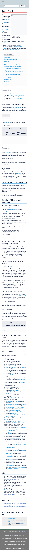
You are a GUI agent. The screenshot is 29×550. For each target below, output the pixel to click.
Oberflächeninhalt (14, 458)
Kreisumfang (8, 365)
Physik (20, 398)
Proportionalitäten (8, 358)
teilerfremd (11, 298)
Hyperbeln (9, 154)
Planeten (17, 450)
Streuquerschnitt (9, 432)
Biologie (24, 455)
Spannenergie (9, 405)
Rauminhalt (23, 458)
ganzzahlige (5, 29)
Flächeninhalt (9, 401)
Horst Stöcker (7, 490)
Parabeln (7, 152)
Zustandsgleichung (10, 465)
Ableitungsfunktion (13, 209)
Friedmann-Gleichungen (13, 468)
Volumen (13, 367)
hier (14, 535)
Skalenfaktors (21, 467)
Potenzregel (5, 211)
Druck (19, 443)
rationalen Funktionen (14, 49)
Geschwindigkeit (15, 390)
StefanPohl (18, 520)
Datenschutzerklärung (18, 548)
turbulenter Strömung (10, 416)
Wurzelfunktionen (18, 98)
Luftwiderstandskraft (10, 414)
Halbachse (23, 449)
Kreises (16, 404)
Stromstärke (20, 411)
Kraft (7, 375)
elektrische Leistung (10, 411)
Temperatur (17, 429)
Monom (4, 42)
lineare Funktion (13, 95)
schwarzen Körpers (21, 427)
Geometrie (13, 398)
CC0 (9, 521)
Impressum (8, 548)
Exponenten (5, 31)
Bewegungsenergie (10, 407)
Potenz (10, 266)
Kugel (19, 421)
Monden (23, 450)
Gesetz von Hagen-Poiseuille (18, 438)
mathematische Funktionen (5, 21)
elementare (7, 19)
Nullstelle (9, 187)
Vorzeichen (6, 122)
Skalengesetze (9, 453)
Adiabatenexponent (10, 447)
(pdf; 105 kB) (15, 507)
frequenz (10, 433)
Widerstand (13, 413)
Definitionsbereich (22, 295)
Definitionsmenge (17, 107)
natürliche (4, 28)
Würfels (22, 422)
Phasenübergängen (10, 455)
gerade (18, 173)
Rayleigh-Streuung (21, 435)
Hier (19, 535)
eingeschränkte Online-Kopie (12, 479)
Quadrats (17, 401)
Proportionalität (20, 95)
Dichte (23, 367)
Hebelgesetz (9, 393)
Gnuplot (22, 523)
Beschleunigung (13, 375)
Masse (7, 367)
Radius (15, 365)
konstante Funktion (8, 94)
